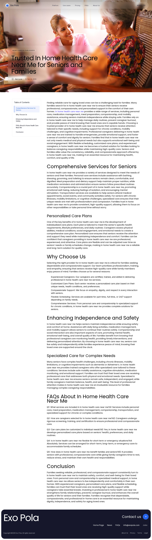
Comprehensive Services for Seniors (26, 109)
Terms (139, 533)
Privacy (132, 533)
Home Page (98, 525)
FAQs (117, 525)
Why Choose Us (21, 114)
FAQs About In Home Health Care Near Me (27, 126)
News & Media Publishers (24, 50)
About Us (125, 533)
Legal (146, 533)
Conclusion (19, 132)
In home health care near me (69, 111)
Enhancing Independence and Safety (26, 120)
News (109, 525)
